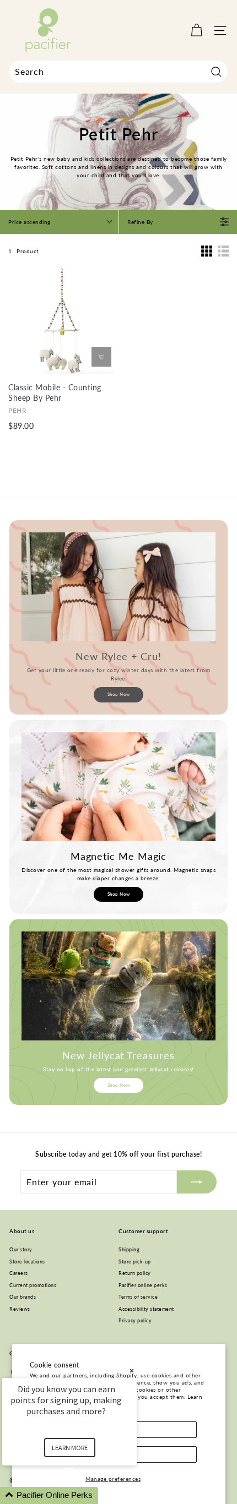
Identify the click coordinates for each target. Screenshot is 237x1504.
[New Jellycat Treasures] (118, 985)
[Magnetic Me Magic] (118, 786)
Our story (21, 1249)
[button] (82, 1495)
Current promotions (32, 1285)
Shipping (128, 1249)
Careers (18, 1273)
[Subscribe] (197, 1182)
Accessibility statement (146, 1309)
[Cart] (196, 30)
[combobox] (118, 72)
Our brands (22, 1297)
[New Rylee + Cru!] (118, 586)
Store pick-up (134, 1261)
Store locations (27, 1261)
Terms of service (138, 1297)
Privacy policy (135, 1320)
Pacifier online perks (143, 1285)
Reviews (19, 1309)
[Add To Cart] (101, 357)
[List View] (223, 251)
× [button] (132, 1370)
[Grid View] (206, 251)
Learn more (70, 1447)
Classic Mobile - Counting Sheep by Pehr (54, 393)
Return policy (134, 1273)
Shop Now (118, 694)
